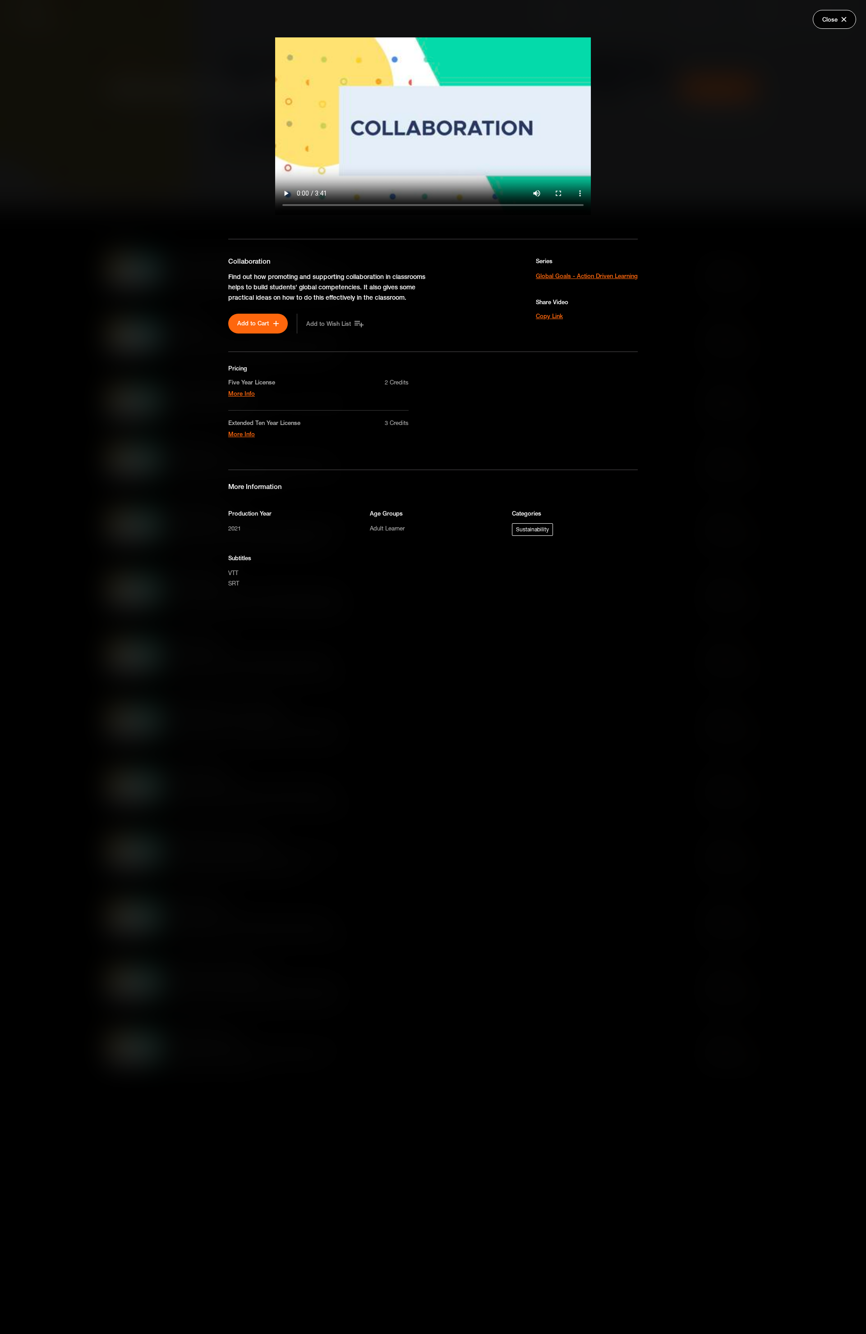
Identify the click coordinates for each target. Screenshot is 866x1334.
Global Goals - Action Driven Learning (587, 275)
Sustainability (532, 529)
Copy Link (549, 316)
